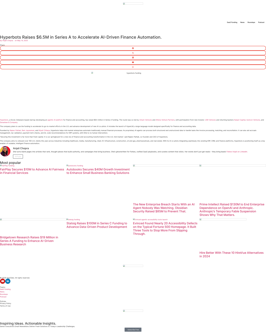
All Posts (18, 157)
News (242, 22)
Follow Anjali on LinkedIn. (237, 152)
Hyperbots (4, 120)
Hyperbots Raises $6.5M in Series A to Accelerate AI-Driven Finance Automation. (81, 37)
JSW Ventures (210, 120)
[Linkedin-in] (7, 281)
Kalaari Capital (240, 120)
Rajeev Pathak (15, 130)
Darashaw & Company (8, 122)
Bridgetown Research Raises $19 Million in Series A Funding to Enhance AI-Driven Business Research (29, 241)
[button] (133, 48)
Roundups (251, 22)
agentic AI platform (55, 120)
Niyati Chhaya (44, 130)
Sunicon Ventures (253, 120)
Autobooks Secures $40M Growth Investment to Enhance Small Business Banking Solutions (98, 171)
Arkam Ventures (145, 120)
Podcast (261, 22)
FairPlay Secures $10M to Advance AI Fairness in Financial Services (32, 171)
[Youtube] (2, 281)
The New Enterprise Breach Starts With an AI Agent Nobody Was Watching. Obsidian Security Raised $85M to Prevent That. (164, 208)
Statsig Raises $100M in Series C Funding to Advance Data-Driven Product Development (96, 225)
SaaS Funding (232, 22)
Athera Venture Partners (165, 120)
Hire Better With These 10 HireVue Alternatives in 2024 (232, 254)
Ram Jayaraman (28, 130)
